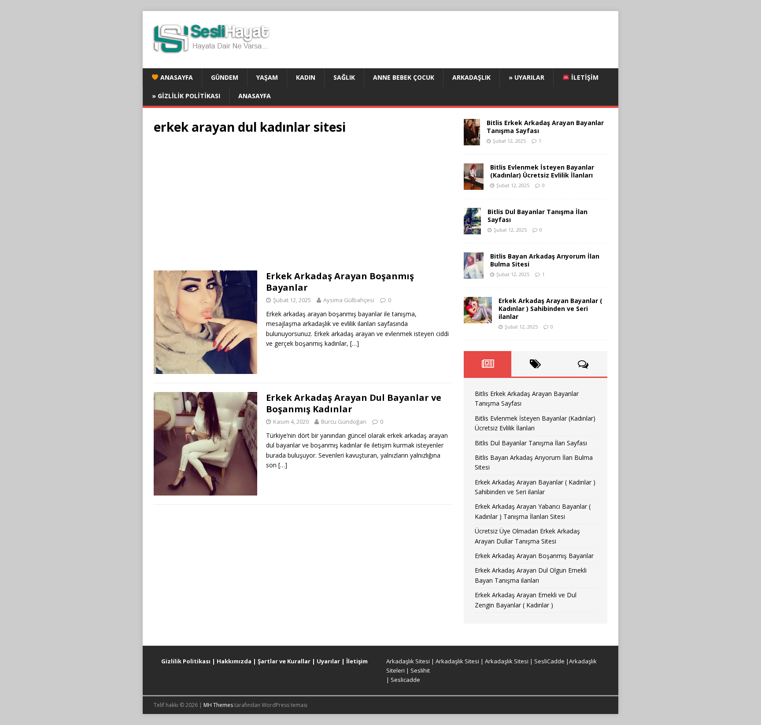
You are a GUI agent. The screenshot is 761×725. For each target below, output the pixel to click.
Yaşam (267, 77)
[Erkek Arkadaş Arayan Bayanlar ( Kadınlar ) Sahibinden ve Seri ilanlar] (478, 318)
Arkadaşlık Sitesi (408, 661)
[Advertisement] (303, 205)
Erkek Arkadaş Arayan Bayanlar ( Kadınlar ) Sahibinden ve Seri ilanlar (550, 308)
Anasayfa (176, 77)
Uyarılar (328, 661)
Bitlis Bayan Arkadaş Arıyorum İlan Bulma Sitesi (544, 260)
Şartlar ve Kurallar (284, 661)
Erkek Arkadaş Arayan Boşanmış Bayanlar (340, 281)
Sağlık (344, 77)
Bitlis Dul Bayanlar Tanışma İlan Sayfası (537, 215)
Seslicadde (405, 680)
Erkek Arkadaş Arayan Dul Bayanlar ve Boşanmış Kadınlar (353, 403)
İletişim (583, 77)
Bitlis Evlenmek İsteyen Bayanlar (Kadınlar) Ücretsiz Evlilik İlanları (542, 171)
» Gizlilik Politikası (186, 96)
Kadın (305, 77)
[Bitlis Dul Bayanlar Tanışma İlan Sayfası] (472, 229)
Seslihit (420, 670)
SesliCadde (549, 661)
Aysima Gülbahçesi (348, 300)
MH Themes (218, 705)
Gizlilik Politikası (186, 661)
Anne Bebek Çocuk (403, 77)
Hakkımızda (234, 661)
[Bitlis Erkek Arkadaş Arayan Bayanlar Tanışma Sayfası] (472, 140)
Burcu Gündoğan (343, 421)
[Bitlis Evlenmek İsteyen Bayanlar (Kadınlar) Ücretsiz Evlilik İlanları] (474, 184)
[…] (354, 343)
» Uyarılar (526, 77)
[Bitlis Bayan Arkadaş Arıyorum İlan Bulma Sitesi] (474, 273)
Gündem (224, 77)
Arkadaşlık (471, 77)
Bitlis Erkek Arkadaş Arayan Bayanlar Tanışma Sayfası (545, 126)
